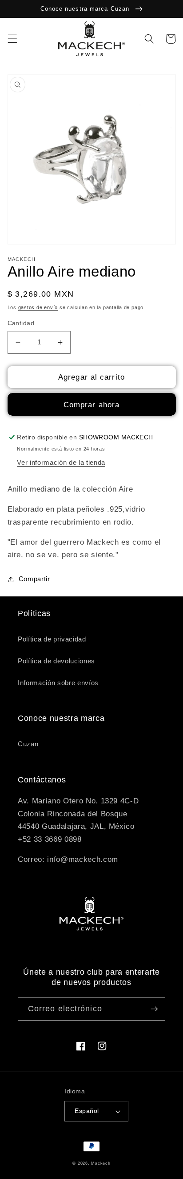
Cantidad (21, 323)
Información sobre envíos (58, 683)
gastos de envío (38, 307)
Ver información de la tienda (61, 462)
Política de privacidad (52, 639)
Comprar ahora (91, 405)
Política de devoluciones (56, 661)
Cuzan (28, 744)
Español (87, 1110)
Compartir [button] (34, 579)
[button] (12, 39)
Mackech (100, 1163)
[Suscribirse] (154, 1009)
